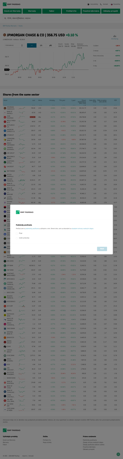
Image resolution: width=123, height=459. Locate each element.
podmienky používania (32, 228)
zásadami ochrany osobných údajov (82, 228)
